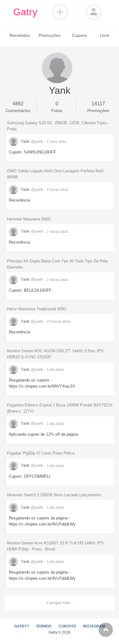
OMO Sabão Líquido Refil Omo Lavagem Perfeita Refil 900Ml (55, 174)
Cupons (79, 35)
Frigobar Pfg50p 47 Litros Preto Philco (40, 453)
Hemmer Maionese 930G (29, 219)
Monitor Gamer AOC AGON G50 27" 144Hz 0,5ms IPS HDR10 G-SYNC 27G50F (55, 354)
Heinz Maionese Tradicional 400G (37, 309)
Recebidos (19, 35)
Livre (104, 35)
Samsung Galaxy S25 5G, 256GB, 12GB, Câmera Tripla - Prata (58, 126)
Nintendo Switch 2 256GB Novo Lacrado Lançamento (54, 495)
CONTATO (67, 626)
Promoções (49, 35)
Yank (31, 141)
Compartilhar (60, 12)
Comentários (17, 107)
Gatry (25, 11)
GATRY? (21, 626)
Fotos (56, 107)
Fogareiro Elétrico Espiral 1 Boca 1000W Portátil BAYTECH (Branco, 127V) (59, 408)
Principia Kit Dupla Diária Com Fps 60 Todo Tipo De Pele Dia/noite (57, 264)
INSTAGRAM (94, 626)
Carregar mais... (59, 603)
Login (94, 12)
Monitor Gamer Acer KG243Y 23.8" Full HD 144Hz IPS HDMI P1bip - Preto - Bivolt (55, 546)
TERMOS (44, 626)
